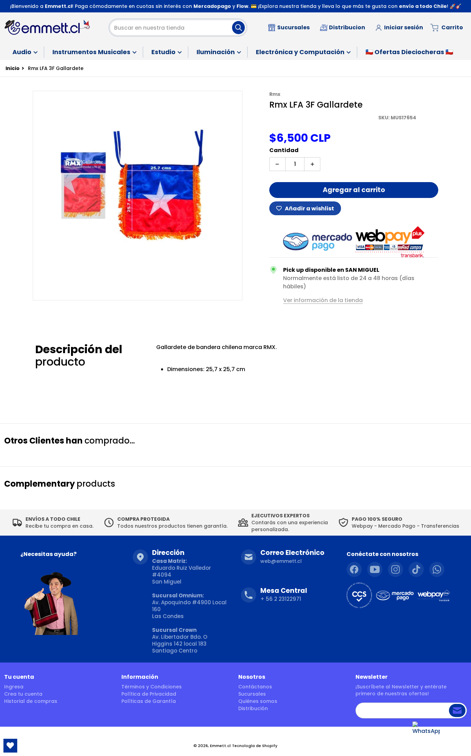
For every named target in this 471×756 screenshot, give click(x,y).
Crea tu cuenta (23, 693)
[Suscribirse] (457, 710)
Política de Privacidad (148, 693)
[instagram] (395, 569)
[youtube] (374, 569)
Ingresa (13, 686)
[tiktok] (416, 569)
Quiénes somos (257, 701)
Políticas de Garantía (148, 701)
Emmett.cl (220, 745)
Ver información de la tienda (323, 300)
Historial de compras (30, 701)
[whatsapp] (436, 569)
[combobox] (178, 28)
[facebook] (354, 569)
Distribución (253, 708)
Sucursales (252, 693)
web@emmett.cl (281, 561)
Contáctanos (255, 686)
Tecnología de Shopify (255, 745)
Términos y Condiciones (151, 686)
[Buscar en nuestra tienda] (238, 27)
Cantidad (284, 150)
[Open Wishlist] (10, 746)
